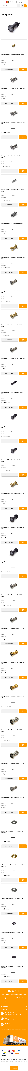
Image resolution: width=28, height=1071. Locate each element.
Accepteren (14, 1068)
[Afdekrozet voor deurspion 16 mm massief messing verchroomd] (14, 891)
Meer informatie (9, 70)
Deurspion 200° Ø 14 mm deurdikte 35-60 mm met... (12, 122)
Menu (5, 5)
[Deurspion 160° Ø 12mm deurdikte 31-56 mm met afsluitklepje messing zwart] (14, 384)
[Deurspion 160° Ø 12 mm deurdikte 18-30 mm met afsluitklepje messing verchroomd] (14, 216)
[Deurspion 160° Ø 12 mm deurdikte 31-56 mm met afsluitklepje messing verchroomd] (14, 182)
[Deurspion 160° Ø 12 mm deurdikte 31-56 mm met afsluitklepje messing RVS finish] (14, 283)
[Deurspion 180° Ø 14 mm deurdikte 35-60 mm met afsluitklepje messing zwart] (14, 452)
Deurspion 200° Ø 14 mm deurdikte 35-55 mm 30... (12, 561)
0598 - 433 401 (10, 1013)
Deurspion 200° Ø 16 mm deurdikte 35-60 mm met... (12, 89)
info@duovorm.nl (9, 1020)
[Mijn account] (22, 5)
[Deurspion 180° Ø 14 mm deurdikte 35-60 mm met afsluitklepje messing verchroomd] (14, 148)
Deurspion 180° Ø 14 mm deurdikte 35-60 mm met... (12, 156)
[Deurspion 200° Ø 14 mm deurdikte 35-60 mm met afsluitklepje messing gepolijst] (14, 249)
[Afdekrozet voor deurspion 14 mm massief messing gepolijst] (14, 857)
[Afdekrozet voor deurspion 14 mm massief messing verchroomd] (14, 823)
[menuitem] (3, 5)
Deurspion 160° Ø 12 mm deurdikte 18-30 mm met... (12, 55)
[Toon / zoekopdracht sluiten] (18, 5)
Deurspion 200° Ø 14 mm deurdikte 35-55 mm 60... (12, 528)
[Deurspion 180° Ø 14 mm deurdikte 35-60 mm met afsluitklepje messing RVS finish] (14, 789)
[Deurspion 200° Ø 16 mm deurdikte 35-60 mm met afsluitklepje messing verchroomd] (14, 81)
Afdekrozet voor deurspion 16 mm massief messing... (12, 899)
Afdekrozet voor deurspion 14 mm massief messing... (12, 832)
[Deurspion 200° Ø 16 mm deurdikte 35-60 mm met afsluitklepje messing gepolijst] (14, 317)
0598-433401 (8, 1025)
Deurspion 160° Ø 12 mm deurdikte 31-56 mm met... (12, 190)
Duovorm (13, 60)
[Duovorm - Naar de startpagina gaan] (14, 2)
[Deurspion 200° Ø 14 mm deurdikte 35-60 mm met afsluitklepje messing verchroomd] (14, 114)
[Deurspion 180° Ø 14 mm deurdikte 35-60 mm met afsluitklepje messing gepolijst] (14, 486)
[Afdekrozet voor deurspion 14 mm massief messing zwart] (14, 925)
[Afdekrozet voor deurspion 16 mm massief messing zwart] (14, 958)
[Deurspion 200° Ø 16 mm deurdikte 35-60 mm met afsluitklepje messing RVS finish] (14, 351)
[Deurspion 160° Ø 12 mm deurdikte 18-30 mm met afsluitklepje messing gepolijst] (14, 47)
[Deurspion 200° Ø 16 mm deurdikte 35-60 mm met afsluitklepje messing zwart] (14, 418)
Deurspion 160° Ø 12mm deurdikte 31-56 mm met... (12, 393)
